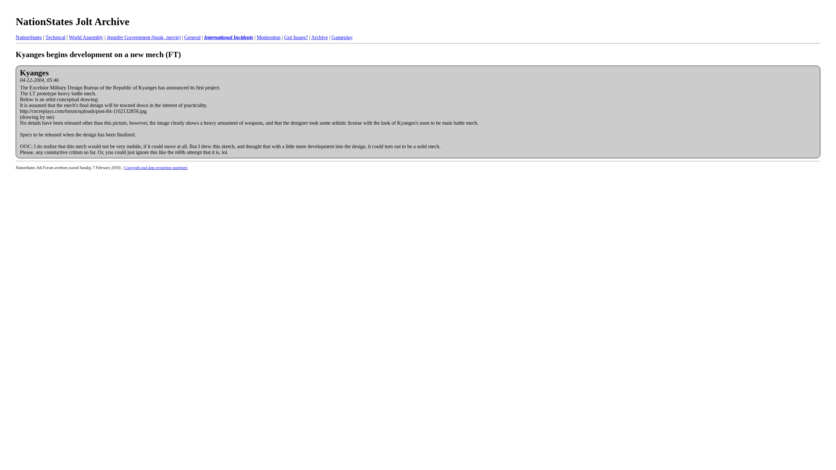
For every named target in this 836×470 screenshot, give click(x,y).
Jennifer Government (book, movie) (144, 37)
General (192, 37)
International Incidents (228, 37)
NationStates (29, 37)
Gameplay (342, 37)
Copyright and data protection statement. (156, 167)
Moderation (269, 37)
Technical (55, 37)
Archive (319, 37)
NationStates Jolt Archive (72, 21)
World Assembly (86, 37)
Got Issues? (296, 37)
